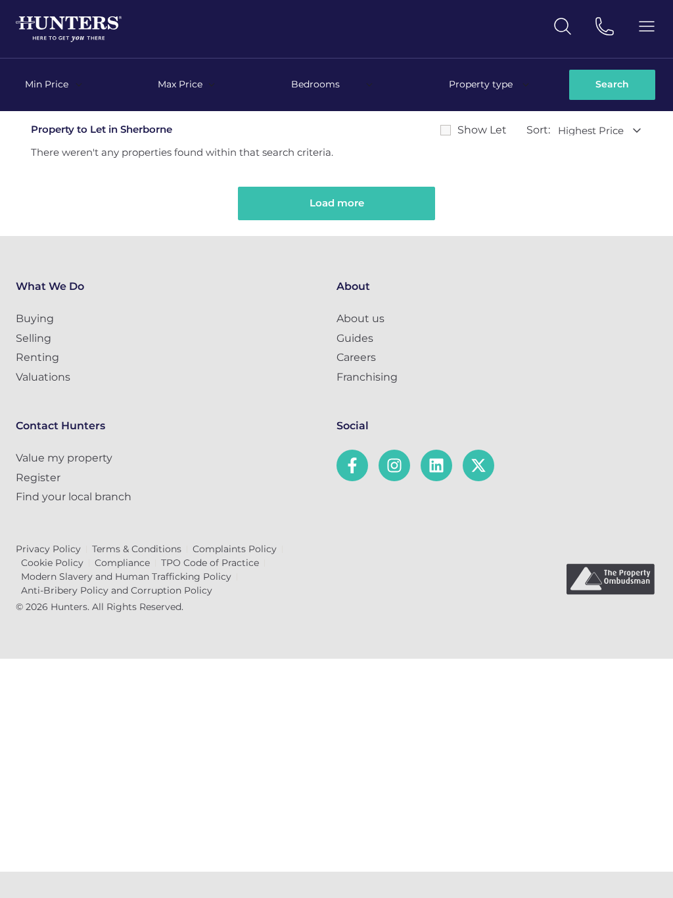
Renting (37, 357)
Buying (35, 318)
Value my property (64, 458)
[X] (478, 465)
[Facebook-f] (352, 465)
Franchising (367, 377)
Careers (356, 357)
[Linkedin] (436, 465)
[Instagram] (394, 465)
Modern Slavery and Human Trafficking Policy (126, 576)
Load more (337, 203)
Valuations (43, 377)
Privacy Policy (48, 549)
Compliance (122, 563)
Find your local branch (73, 496)
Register (38, 477)
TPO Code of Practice (210, 563)
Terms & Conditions (136, 549)
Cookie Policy (52, 563)
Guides (354, 338)
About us (360, 318)
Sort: (538, 130)
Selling (33, 338)
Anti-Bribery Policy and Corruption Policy (116, 590)
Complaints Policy (235, 549)
